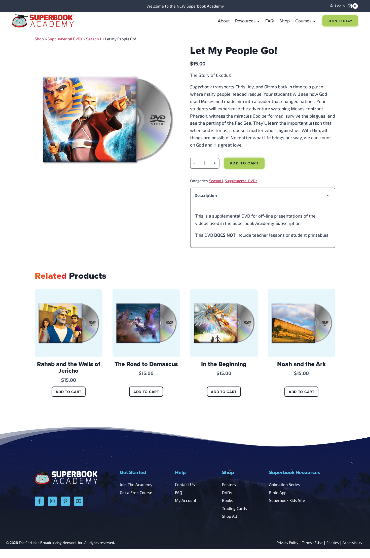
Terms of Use (312, 543)
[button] (247, 21)
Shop (284, 21)
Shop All (229, 516)
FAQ (269, 21)
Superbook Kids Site (287, 500)
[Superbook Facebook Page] (39, 501)
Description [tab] (206, 195)
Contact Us (185, 484)
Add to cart (244, 163)
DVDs (227, 492)
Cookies (332, 543)
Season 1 (93, 38)
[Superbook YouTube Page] (78, 501)
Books (227, 500)
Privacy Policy (287, 543)
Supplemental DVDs (65, 38)
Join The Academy (136, 484)
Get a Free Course (136, 492)
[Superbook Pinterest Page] (65, 501)
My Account (185, 500)
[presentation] (68, 323)
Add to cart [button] (68, 391)
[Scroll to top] (353, 543)
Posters (229, 484)
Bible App (277, 492)
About (224, 21)
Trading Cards (234, 508)
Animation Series (284, 484)
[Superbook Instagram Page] (52, 501)
